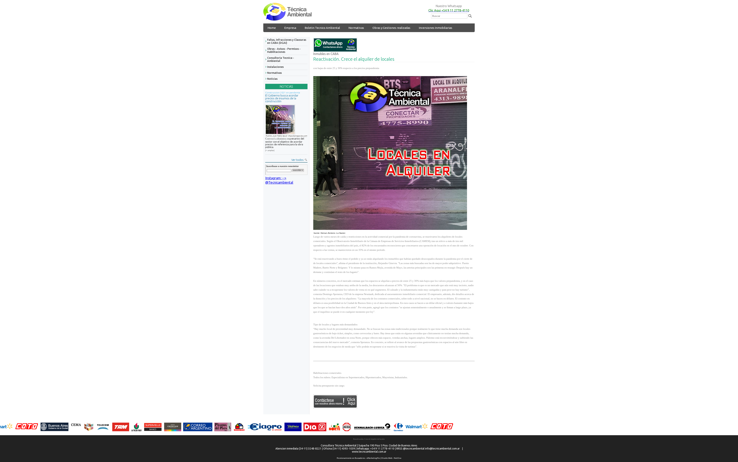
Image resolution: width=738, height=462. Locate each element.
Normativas (356, 27)
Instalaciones (275, 66)
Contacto (274, 36)
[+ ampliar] (269, 150)
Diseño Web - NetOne (391, 458)
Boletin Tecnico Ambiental (322, 27)
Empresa (290, 27)
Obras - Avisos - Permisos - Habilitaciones (284, 50)
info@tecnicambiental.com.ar (442, 448)
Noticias (272, 78)
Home (272, 27)
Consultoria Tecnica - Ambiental (280, 59)
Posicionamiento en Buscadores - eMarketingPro (358, 458)
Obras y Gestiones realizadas (391, 27)
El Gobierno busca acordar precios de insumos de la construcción (281, 98)
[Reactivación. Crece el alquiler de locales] (287, 19)
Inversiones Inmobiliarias (435, 27)
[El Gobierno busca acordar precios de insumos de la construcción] (280, 119)
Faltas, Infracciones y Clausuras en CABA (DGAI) (286, 41)
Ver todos (297, 159)
